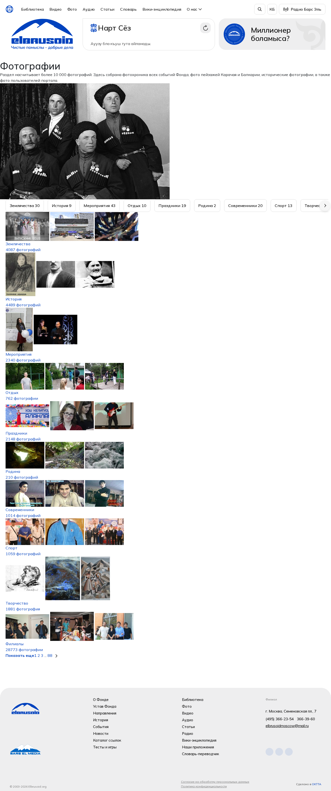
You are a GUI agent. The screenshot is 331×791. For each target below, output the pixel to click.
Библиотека (32, 9)
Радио (187, 733)
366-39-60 (306, 719)
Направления (104, 713)
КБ (272, 9)
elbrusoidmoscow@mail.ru (287, 725)
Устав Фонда (104, 706)
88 (49, 655)
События (101, 726)
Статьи (107, 9)
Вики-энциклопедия (161, 9)
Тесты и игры (105, 747)
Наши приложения (198, 747)
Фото (72, 9)
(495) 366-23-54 (280, 719)
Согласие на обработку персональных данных (215, 781)
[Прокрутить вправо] (325, 205)
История (100, 720)
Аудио (89, 9)
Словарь (128, 9)
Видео (55, 9)
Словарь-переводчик (200, 754)
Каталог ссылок (107, 740)
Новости (100, 733)
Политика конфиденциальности (204, 786)
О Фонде (101, 699)
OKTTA (316, 784)
